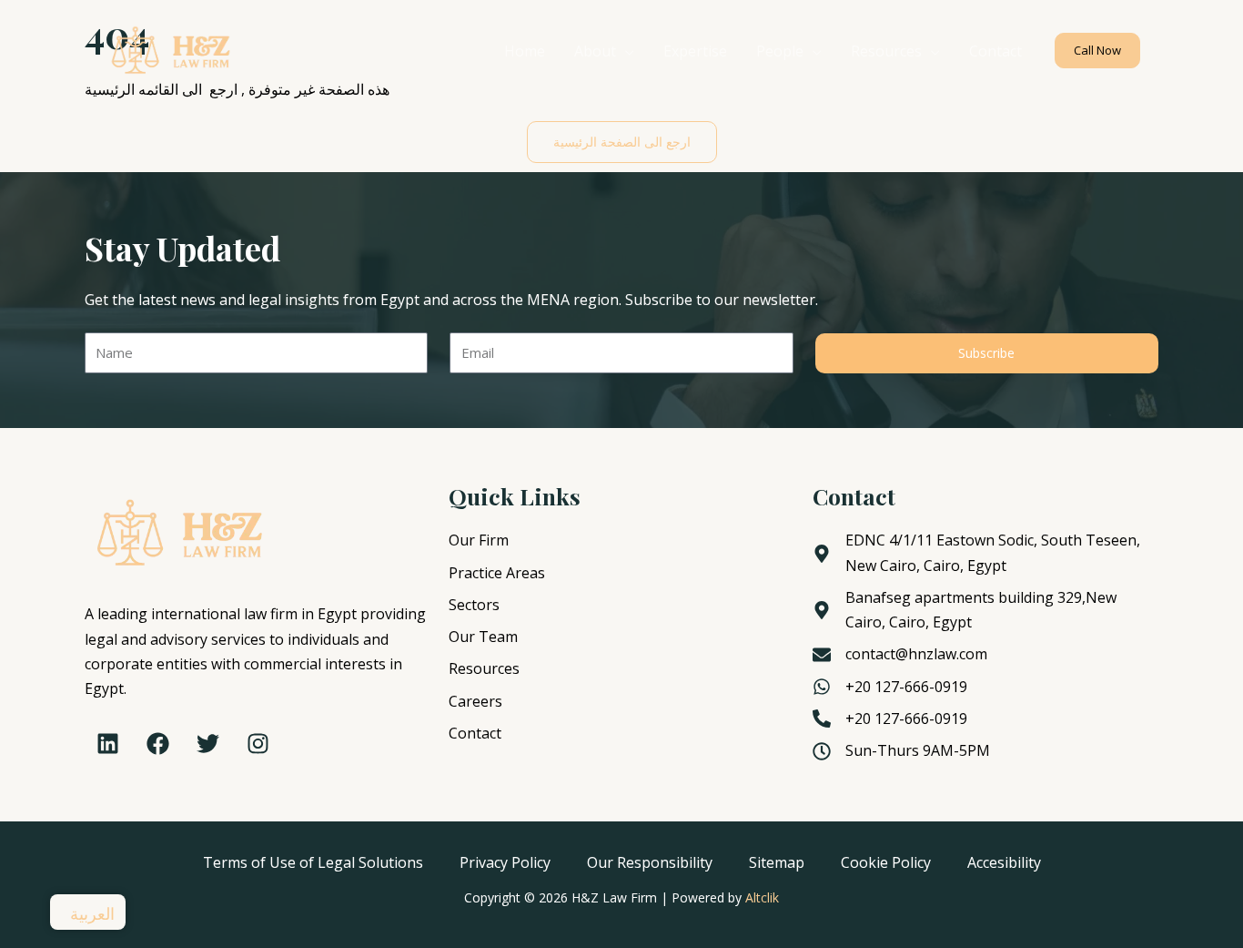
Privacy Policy (505, 862)
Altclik (762, 897)
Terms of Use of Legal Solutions (313, 862)
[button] (1097, 50)
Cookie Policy (886, 862)
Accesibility (1004, 862)
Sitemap (776, 862)
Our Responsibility (649, 862)
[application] (625, 51)
